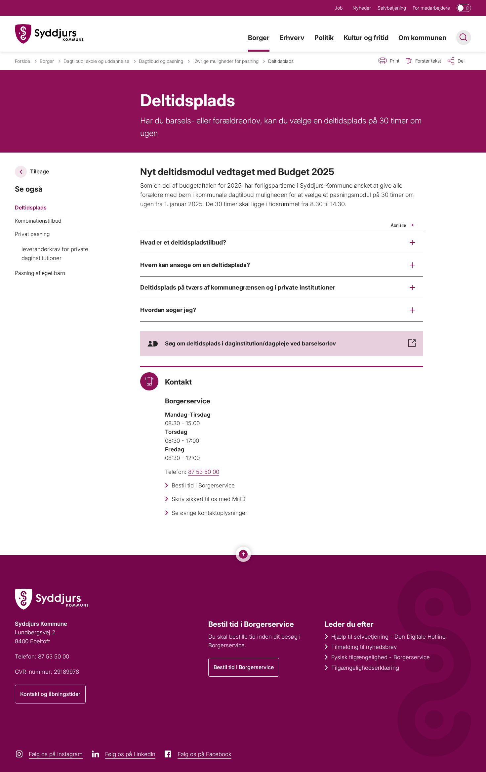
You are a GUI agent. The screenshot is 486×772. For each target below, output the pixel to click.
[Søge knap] (463, 37)
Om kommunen (422, 38)
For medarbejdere (431, 8)
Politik (324, 38)
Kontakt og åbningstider (50, 694)
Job (339, 8)
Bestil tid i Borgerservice (203, 485)
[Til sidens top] (243, 554)
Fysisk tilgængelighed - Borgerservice (380, 657)
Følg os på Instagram (56, 754)
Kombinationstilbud (38, 220)
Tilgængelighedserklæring (365, 667)
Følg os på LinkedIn (130, 754)
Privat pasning (32, 234)
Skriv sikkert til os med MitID (208, 499)
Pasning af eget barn (40, 273)
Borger (258, 38)
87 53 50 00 (203, 472)
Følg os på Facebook (204, 754)
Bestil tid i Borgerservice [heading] (251, 624)
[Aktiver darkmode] (464, 8)
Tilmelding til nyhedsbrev (364, 647)
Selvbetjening (392, 8)
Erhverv (291, 38)
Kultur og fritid (366, 38)
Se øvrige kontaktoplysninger (209, 513)
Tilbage (39, 171)
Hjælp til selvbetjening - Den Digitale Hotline (388, 636)
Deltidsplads (31, 207)
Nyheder (361, 8)
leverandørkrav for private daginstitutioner (54, 253)
